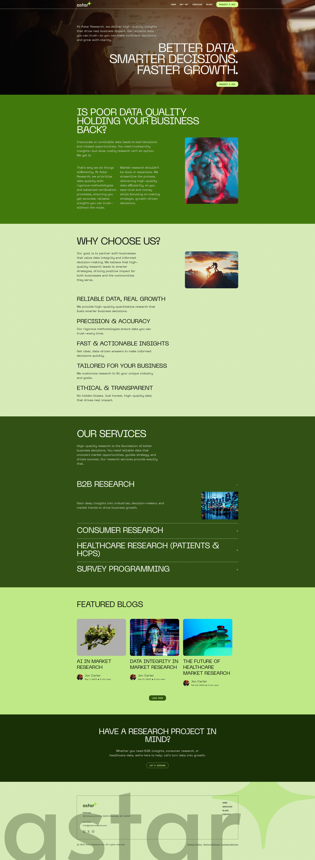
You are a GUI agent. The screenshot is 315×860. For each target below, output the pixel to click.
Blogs (225, 810)
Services (197, 4)
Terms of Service (211, 845)
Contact (226, 814)
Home (224, 802)
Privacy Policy (194, 845)
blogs (209, 4)
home (173, 4)
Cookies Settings (229, 845)
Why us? (184, 4)
